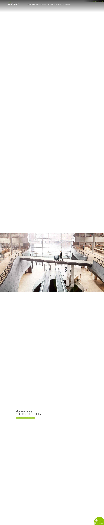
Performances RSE (60, 4)
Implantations (35, 4)
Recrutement (67, 4)
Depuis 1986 (29, 4)
